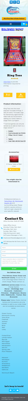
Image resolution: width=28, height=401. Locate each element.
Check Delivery (21, 96)
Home (4, 29)
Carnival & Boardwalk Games (12, 29)
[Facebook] (11, 2)
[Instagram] (14, 2)
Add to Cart (8, 95)
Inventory (10, 29)
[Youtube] (18, 2)
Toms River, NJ (9, 201)
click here (7, 82)
